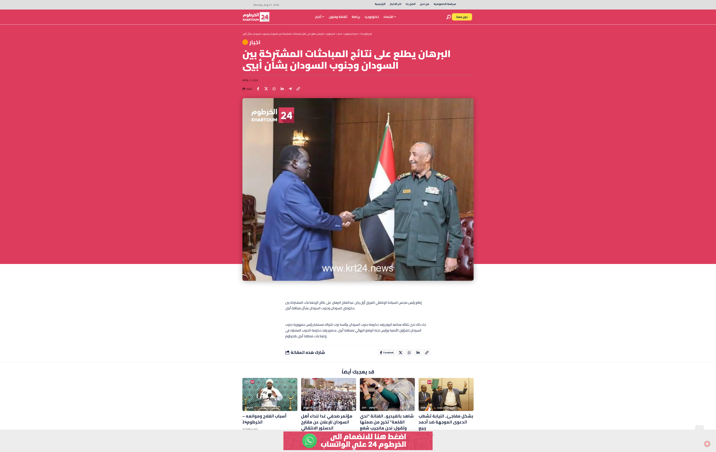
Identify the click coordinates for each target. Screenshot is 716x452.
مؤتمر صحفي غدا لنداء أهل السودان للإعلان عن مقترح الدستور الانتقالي (326, 422)
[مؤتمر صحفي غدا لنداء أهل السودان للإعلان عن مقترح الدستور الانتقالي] (328, 394)
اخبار (254, 42)
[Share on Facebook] (258, 89)
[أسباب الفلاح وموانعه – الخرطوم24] (269, 394)
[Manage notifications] (707, 444)
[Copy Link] (298, 89)
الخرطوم (249, 407)
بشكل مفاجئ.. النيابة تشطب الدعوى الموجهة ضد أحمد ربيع (446, 422)
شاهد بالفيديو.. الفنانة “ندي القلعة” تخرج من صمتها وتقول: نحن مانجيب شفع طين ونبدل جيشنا (387, 425)
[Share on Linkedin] (282, 89)
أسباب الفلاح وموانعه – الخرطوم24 (264, 419)
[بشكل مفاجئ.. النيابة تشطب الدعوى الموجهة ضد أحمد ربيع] (446, 394)
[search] (448, 17)
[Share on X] (266, 89)
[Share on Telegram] (290, 89)
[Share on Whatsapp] (274, 89)
